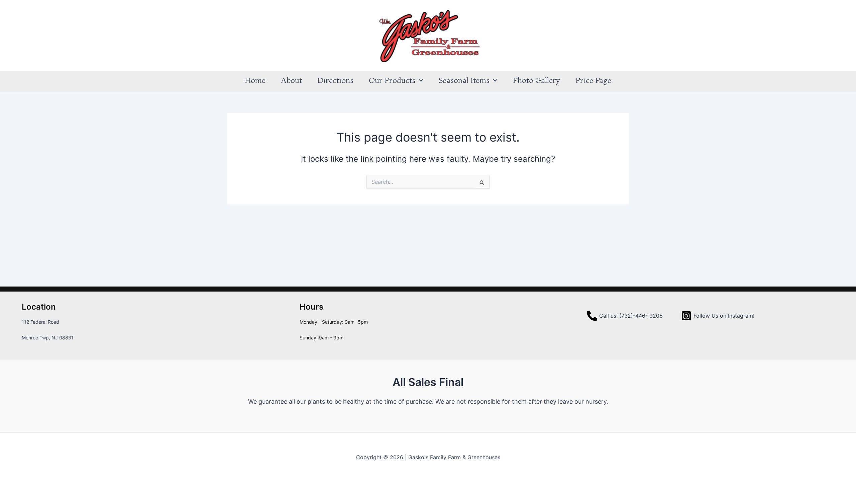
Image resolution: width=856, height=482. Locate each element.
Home (255, 80)
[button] (419, 80)
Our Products (392, 80)
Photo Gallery (536, 80)
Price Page (593, 80)
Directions (335, 80)
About (291, 80)
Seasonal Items (464, 80)
